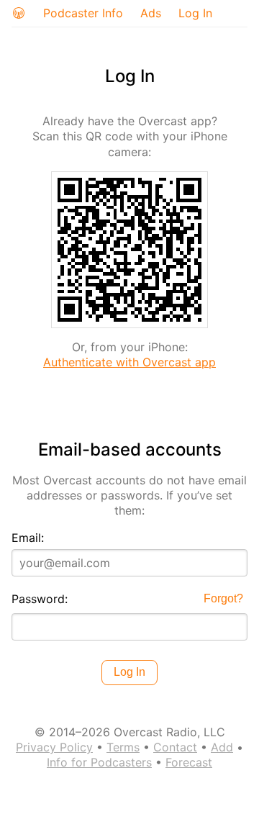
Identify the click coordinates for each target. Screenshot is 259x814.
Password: (40, 599)
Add (222, 747)
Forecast (188, 762)
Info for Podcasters (99, 762)
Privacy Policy (54, 747)
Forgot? (223, 598)
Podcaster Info (83, 13)
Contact (175, 747)
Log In (195, 13)
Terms (123, 747)
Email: (28, 537)
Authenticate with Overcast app (129, 362)
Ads (150, 13)
